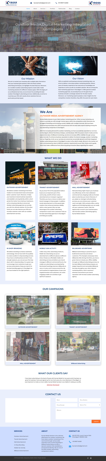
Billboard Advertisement (21, 450)
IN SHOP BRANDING (14, 248)
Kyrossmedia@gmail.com (42, 3)
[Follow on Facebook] (88, 458)
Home (28, 8)
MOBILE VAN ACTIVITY (48, 248)
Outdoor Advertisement (21, 436)
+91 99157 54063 (63, 3)
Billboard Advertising (82, 248)
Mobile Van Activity (19, 447)
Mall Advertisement (20, 442)
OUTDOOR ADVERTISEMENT (17, 187)
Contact (77, 8)
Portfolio (52, 8)
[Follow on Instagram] (91, 458)
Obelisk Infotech (33, 457)
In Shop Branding (19, 445)
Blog (70, 8)
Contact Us (53, 43)
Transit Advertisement (20, 439)
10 (33, 321)
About (35, 8)
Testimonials (61, 8)
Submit (96, 421)
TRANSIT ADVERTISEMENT (49, 187)
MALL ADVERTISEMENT (81, 187)
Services (42, 8)
